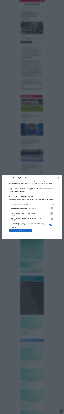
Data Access (32, 236)
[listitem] (32, 205)
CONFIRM (21, 230)
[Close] (59, 178)
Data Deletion (22, 236)
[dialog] (32, 207)
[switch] (51, 208)
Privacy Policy (41, 236)
